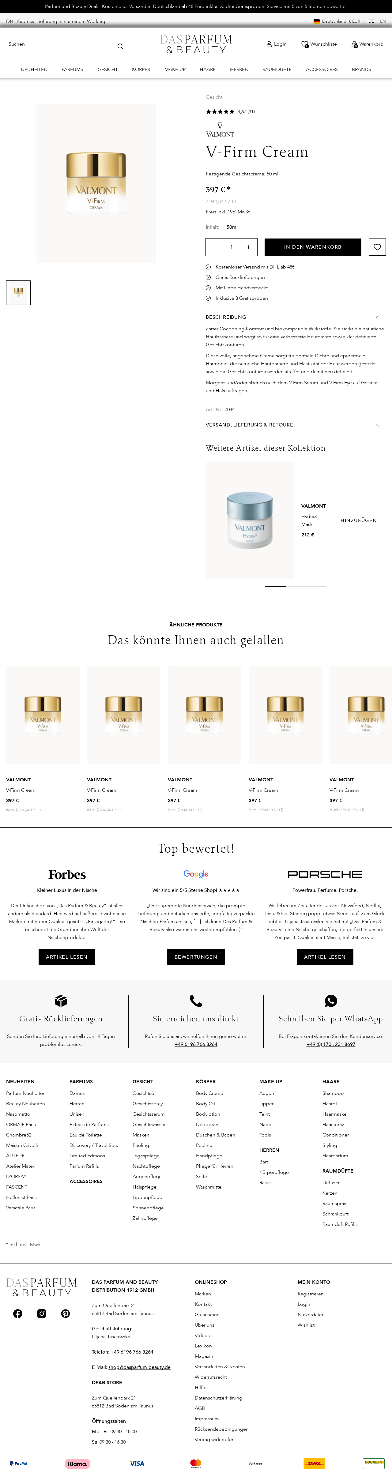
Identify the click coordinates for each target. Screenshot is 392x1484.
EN (383, 21)
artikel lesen (67, 957)
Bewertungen (196, 957)
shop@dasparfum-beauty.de (139, 1367)
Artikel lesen (325, 957)
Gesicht (214, 97)
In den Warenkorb (313, 247)
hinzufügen (359, 520)
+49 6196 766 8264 (132, 1352)
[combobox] (67, 44)
